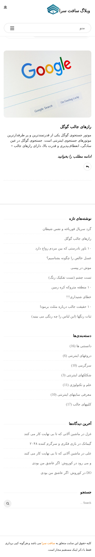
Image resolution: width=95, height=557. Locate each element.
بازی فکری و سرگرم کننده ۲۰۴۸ (53, 444)
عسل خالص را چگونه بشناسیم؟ (69, 258)
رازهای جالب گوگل (75, 127)
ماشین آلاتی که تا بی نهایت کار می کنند (52, 434)
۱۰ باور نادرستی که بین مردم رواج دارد (63, 248)
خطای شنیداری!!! (78, 297)
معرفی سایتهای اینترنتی (74, 394)
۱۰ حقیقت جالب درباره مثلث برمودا (65, 306)
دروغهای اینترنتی (79, 356)
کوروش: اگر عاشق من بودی (52, 463)
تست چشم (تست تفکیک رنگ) (69, 277)
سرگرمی (84, 365)
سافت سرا (48, 543)
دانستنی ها (83, 346)
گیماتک (86, 444)
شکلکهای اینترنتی (78, 375)
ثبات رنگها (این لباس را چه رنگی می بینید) (61, 316)
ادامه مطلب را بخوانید (74, 156)
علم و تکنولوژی (80, 385)
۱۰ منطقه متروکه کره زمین (71, 287)
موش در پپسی (81, 268)
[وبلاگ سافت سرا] (53, 9)
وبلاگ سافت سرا (74, 10)
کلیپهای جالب (82, 404)
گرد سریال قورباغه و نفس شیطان (67, 229)
